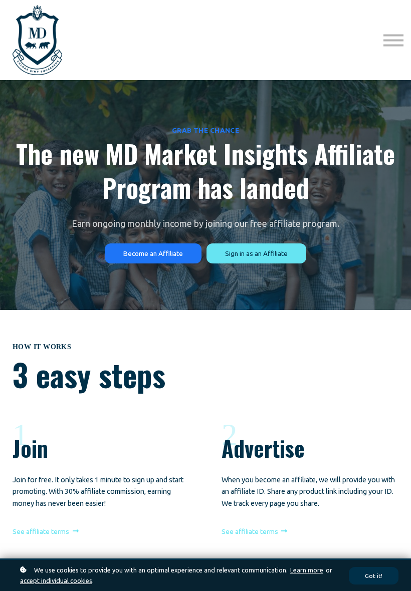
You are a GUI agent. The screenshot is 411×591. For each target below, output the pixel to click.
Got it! (373, 575)
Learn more (306, 569)
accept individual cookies (56, 580)
